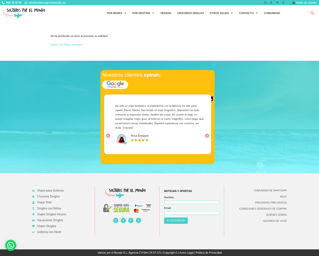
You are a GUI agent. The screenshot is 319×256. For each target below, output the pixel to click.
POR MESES (114, 13)
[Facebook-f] (271, 2)
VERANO (165, 13)
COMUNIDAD (272, 13)
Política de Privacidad (209, 252)
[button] (312, 13)
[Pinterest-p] (277, 2)
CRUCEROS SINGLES (190, 13)
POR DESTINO (141, 13)
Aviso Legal (186, 252)
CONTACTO (246, 13)
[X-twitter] (283, 2)
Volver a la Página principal (66, 44)
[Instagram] (265, 2)
